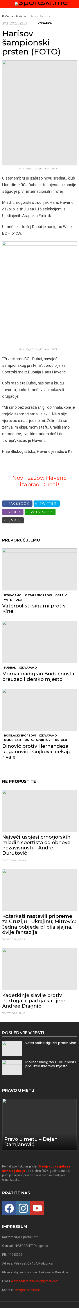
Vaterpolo (13, 599)
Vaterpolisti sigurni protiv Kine (34, 608)
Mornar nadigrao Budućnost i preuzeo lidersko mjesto (38, 676)
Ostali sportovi (38, 595)
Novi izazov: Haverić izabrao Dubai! (39, 481)
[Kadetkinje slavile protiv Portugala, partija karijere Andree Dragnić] (39, 969)
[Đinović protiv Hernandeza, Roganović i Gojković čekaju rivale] (39, 710)
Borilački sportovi (20, 735)
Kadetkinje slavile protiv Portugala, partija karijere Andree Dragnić (33, 1000)
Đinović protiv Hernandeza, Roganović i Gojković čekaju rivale (37, 751)
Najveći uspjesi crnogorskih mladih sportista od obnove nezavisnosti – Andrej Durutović (36, 845)
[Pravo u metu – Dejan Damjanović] (39, 1125)
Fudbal (10, 667)
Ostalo (61, 595)
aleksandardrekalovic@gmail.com (35, 1281)
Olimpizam (12, 740)
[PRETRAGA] (75, 3)
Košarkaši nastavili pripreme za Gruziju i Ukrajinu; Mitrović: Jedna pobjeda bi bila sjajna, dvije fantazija (39, 924)
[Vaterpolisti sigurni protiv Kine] (39, 569)
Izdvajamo (13, 595)
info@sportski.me (27, 1290)
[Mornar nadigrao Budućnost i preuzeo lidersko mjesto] (39, 642)
